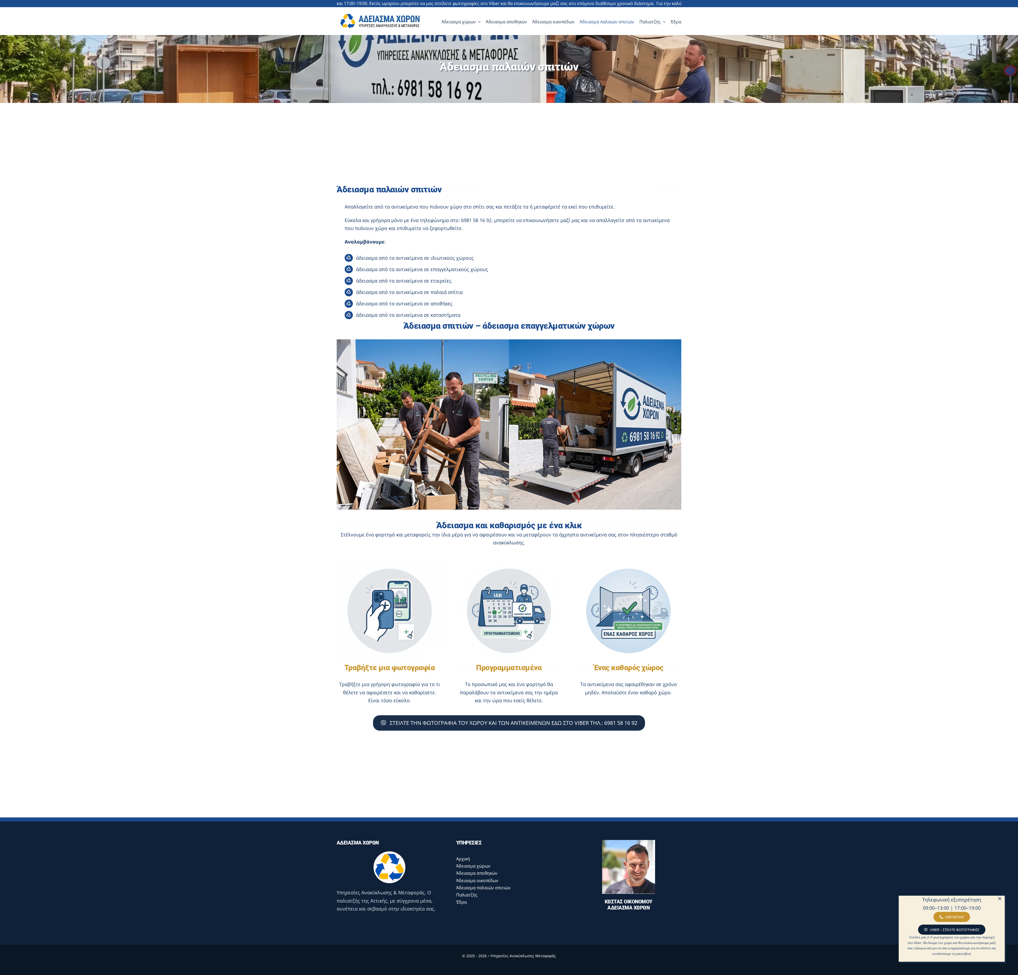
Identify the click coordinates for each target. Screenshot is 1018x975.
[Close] (999, 898)
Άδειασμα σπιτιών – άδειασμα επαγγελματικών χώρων (509, 326)
